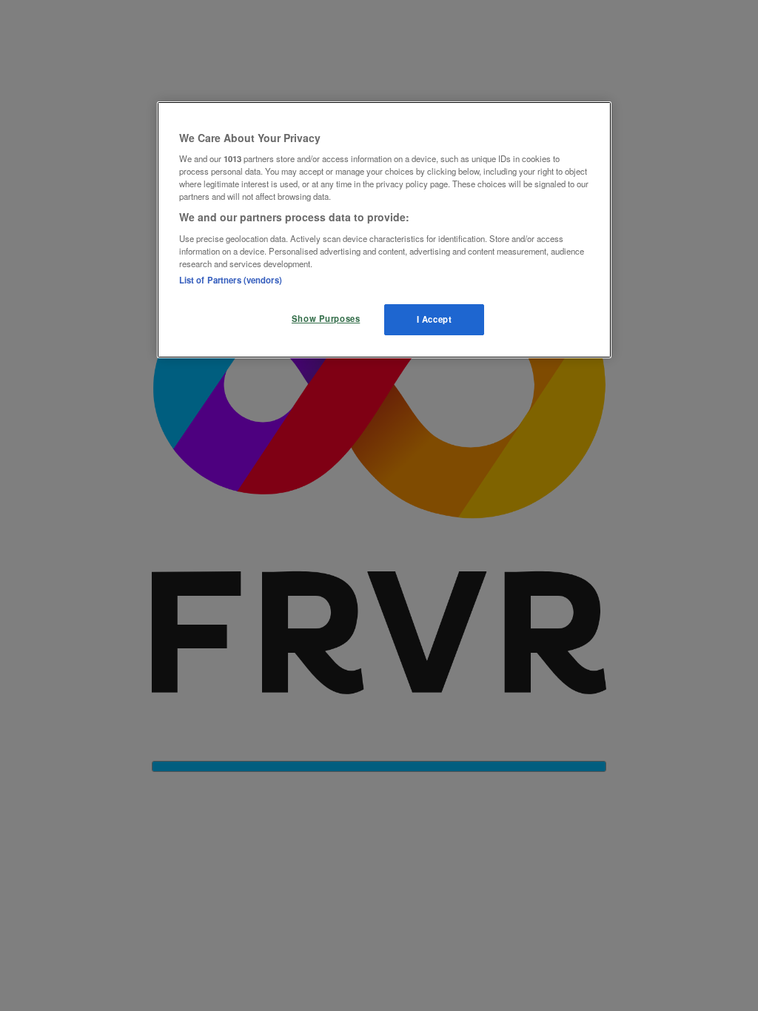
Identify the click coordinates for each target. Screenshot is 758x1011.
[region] (384, 230)
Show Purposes (326, 318)
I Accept (434, 319)
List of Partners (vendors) (230, 280)
